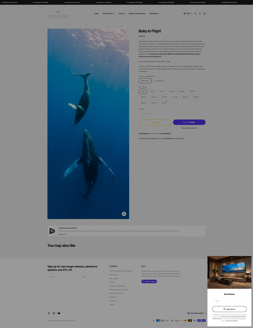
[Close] (247, 260)
